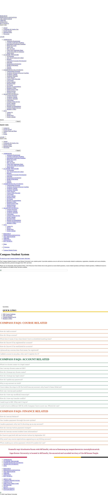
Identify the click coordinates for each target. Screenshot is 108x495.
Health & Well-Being (12, 65)
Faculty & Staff (7, 31)
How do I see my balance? (9, 416)
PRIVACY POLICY (9, 488)
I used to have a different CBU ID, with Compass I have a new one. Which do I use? (29, 406)
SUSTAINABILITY (9, 489)
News (4, 132)
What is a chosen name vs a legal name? (15, 365)
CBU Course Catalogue (9, 314)
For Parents (10, 85)
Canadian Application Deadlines (15, 42)
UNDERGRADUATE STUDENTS (13, 70)
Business (9, 59)
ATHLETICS (3, 22)
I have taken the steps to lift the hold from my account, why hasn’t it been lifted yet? (31, 387)
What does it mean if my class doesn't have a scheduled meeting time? (26, 339)
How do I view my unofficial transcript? (14, 395)
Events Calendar (11, 82)
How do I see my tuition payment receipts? (15, 428)
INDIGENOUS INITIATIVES (8, 17)
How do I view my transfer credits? (13, 398)
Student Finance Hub (12, 89)
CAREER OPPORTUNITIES (11, 480)
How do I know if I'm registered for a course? (16, 343)
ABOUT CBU (7, 479)
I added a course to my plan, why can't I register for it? (19, 354)
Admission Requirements (13, 41)
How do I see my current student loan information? (19, 432)
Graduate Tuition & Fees (13, 101)
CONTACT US (7, 482)
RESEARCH (3, 16)
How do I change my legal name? (12, 376)
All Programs (10, 56)
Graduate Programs (12, 95)
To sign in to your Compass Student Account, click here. (15, 258)
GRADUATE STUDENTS (10, 94)
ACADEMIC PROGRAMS (11, 54)
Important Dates (7, 32)
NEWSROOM (7, 485)
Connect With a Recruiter (13, 79)
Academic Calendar (12, 74)
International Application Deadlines (16, 44)
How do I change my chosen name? (13, 372)
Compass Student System (10, 250)
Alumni (5, 28)
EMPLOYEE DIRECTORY (11, 483)
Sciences (9, 68)
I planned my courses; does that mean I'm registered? (19, 350)
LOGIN (2, 36)
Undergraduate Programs (13, 71)
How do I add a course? (8, 331)
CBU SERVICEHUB (6, 19)
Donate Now (10, 115)
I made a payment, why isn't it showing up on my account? (21, 424)
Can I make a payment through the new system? (18, 420)
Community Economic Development (16, 61)
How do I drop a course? (8, 335)
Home (5, 244)
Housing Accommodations (14, 86)
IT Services (6, 247)
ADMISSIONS (7, 39)
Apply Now (10, 47)
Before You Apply (11, 45)
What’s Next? (10, 53)
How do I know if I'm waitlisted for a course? (16, 346)
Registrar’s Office (11, 88)
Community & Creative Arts (10, 29)
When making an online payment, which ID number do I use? (22, 443)
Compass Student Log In (9, 317)
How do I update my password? (11, 380)
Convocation (10, 80)
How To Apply (11, 48)
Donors (9, 114)
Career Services (11, 77)
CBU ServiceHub (7, 315)
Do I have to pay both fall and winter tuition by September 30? (22, 435)
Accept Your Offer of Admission (15, 51)
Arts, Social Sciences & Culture (15, 58)
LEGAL (5, 486)
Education (9, 62)
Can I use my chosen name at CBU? (13, 368)
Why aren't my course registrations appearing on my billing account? (25, 439)
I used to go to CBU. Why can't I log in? (14, 402)
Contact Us (10, 112)
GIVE (5, 111)
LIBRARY (3, 20)
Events (5, 134)
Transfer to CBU (11, 92)
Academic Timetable (12, 76)
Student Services (11, 91)
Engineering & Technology (14, 64)
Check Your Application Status (15, 50)
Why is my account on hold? (10, 383)
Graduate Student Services (14, 108)
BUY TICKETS (4, 23)
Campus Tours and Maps (10, 131)
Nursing (9, 67)
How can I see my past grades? (11, 391)
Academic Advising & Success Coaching (18, 73)
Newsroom (6, 34)
